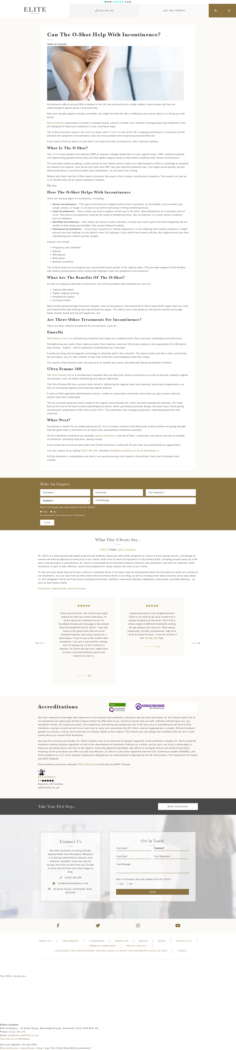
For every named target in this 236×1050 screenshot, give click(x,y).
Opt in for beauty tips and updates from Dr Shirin (67, 507)
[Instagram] (138, 925)
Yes (45, 512)
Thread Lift (82, 638)
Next (195, 643)
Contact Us (184, 941)
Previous (40, 643)
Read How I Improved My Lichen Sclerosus (62, 588)
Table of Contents (57, 44)
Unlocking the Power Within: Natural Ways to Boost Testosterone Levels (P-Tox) (111, 951)
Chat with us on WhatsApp (15, 1039)
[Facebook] (58, 925)
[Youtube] (178, 925)
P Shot (182, 951)
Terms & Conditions (102, 946)
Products (121, 941)
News (161, 941)
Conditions (96, 941)
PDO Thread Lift (87, 764)
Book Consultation (178, 806)
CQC (61, 755)
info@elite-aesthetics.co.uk (73, 883)
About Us (45, 941)
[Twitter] (98, 925)
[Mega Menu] (229, 10)
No (55, 512)
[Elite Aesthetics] (35, 10)
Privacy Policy (136, 946)
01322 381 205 (106, 10)
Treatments (70, 941)
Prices (143, 941)
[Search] (215, 10)
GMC (154, 751)
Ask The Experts (174, 10)
